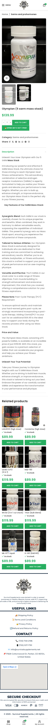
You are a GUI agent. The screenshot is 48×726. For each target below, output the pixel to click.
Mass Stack (13, 160)
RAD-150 (28, 470)
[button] (12, 442)
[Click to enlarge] (7, 78)
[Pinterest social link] (16, 142)
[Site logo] (24, 5)
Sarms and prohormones (23, 14)
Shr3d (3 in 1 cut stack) (12, 513)
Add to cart (21, 122)
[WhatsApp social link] (22, 142)
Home (5, 14)
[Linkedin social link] (19, 142)
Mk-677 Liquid (8, 553)
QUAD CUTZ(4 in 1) (7, 471)
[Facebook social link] (9, 142)
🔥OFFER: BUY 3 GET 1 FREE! (15, 128)
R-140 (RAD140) (32, 553)
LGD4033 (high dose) (11, 429)
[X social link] (12, 142)
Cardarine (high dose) (35, 429)
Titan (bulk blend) (33, 513)
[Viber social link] (29, 142)
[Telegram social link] (25, 142)
